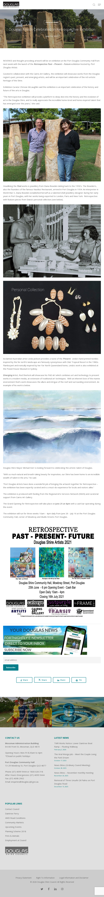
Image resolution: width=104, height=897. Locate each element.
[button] (99, 4)
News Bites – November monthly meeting (73, 772)
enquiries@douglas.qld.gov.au (24, 781)
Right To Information (45, 877)
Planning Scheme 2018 (15, 831)
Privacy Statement (24, 877)
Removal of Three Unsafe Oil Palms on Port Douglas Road (74, 782)
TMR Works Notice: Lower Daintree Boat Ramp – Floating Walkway (73, 745)
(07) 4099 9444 (19, 771)
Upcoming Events (13, 827)
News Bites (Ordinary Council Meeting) (72, 765)
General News (52, 22)
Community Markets (14, 822)
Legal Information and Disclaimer (73, 877)
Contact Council (12, 809)
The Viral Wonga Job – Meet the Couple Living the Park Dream (75, 756)
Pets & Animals (12, 835)
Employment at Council (15, 840)
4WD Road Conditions (15, 818)
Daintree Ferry (12, 813)
